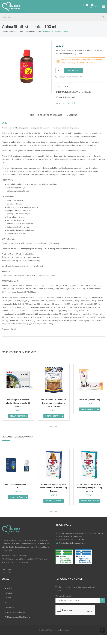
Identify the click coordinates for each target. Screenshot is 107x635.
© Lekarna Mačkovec (46, 630)
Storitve (8, 598)
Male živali (70, 97)
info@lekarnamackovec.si (76, 543)
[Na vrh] (102, 630)
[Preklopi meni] (103, 6)
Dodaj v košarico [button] (17, 416)
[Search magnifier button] (103, 17)
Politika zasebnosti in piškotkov (17, 617)
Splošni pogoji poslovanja (15, 612)
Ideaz (66, 630)
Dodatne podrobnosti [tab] (50, 115)
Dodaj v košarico (73, 70)
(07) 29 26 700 (78, 540)
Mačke (73, 92)
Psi (68, 92)
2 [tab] (56, 426)
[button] (69, 77)
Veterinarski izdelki (83, 92)
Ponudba (8, 593)
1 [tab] (51, 426)
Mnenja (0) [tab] (72, 115)
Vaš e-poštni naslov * (63, 596)
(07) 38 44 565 (76, 537)
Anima (4, 128)
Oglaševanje (9, 607)
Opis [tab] (32, 115)
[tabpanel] (18, 392)
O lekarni (8, 588)
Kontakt (8, 603)
